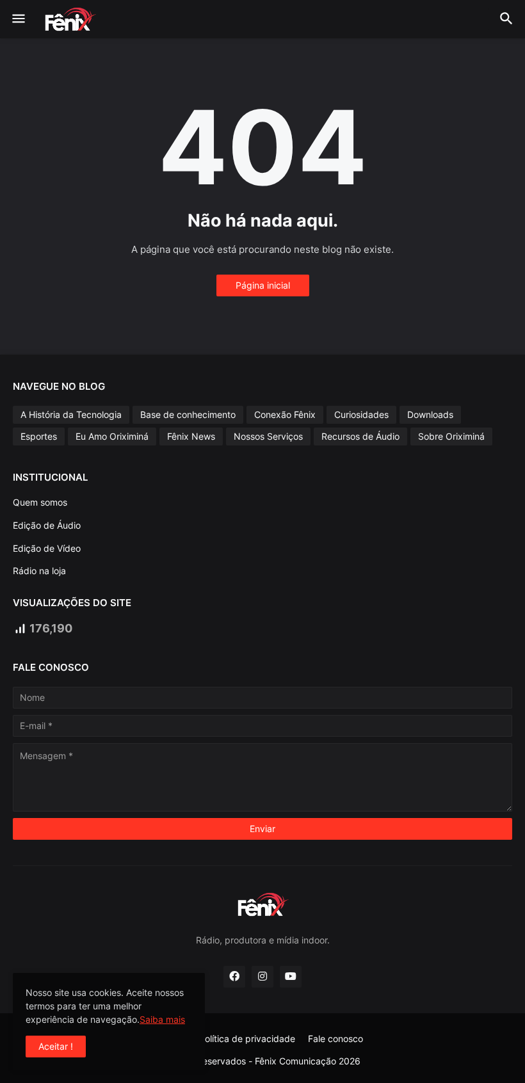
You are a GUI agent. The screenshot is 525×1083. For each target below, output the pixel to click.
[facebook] (234, 977)
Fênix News (191, 436)
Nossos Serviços (268, 436)
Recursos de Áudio (360, 436)
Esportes (38, 436)
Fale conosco (335, 1038)
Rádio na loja (39, 570)
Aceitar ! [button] (55, 1046)
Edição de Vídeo (47, 548)
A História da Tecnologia (71, 414)
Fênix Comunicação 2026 (307, 1060)
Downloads (430, 414)
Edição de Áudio (47, 525)
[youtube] (291, 977)
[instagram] (262, 977)
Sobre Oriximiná (451, 436)
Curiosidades (361, 414)
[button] (17, 19)
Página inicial (263, 285)
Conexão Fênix (285, 414)
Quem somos (40, 502)
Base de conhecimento (188, 414)
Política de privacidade (247, 1038)
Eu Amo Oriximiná (112, 436)
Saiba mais (162, 1019)
